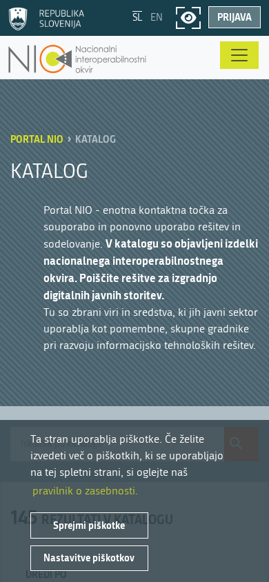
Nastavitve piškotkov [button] (88, 557)
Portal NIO (36, 139)
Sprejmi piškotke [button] (89, 525)
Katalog (95, 139)
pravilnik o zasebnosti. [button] (85, 490)
